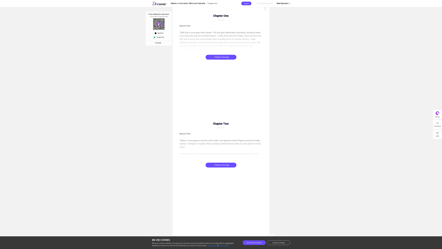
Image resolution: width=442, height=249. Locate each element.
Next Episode (283, 3)
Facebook (158, 43)
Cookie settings (278, 243)
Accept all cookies (254, 243)
